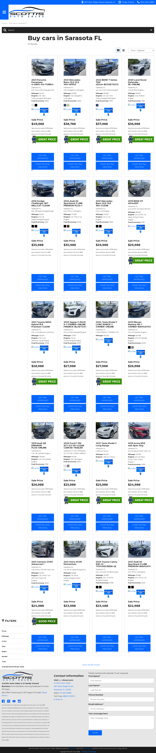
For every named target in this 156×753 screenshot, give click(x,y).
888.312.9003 (69, 696)
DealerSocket (88, 748)
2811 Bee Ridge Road (63, 686)
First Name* (94, 676)
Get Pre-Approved (42, 156)
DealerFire (72, 748)
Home (4, 23)
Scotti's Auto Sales (62, 683)
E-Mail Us (58, 699)
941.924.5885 (65, 693)
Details (43, 149)
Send (95, 733)
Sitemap (93, 752)
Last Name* (94, 685)
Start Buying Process (43, 165)
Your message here (98, 713)
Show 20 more (91, 661)
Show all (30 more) (91, 665)
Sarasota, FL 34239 (62, 689)
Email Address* (95, 704)
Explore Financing (32, 170)
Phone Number (95, 695)
